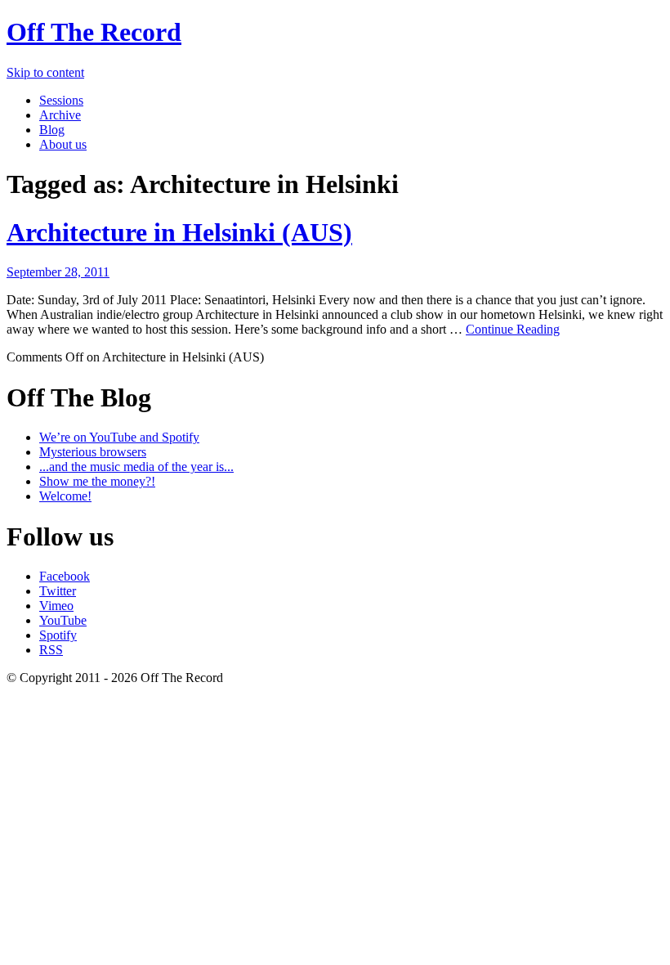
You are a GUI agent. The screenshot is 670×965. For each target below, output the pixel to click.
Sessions (61, 100)
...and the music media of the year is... (136, 467)
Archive (60, 115)
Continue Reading (513, 329)
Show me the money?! (97, 481)
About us (63, 144)
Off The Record (94, 32)
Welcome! (65, 496)
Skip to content (45, 72)
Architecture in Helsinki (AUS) (179, 232)
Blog (52, 130)
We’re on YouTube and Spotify (119, 437)
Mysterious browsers (92, 452)
